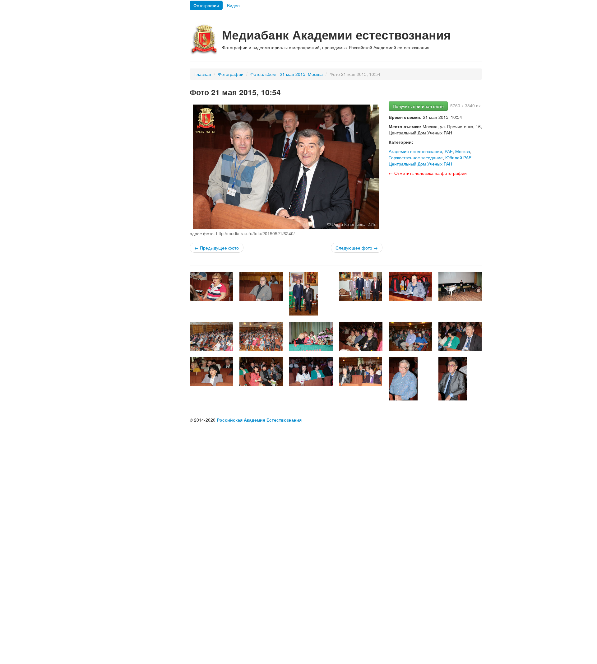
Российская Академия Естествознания (259, 420)
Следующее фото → (357, 248)
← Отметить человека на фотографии (428, 173)
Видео (233, 5)
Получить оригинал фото (418, 106)
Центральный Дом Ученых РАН (420, 164)
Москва (462, 151)
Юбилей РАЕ (458, 157)
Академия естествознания (415, 151)
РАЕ (449, 151)
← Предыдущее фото (216, 248)
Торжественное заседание (416, 157)
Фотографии (206, 5)
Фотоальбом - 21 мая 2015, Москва (286, 74)
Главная (202, 74)
